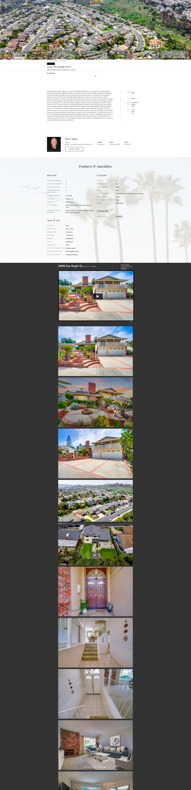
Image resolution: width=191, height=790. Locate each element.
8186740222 (101, 144)
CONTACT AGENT (74, 149)
